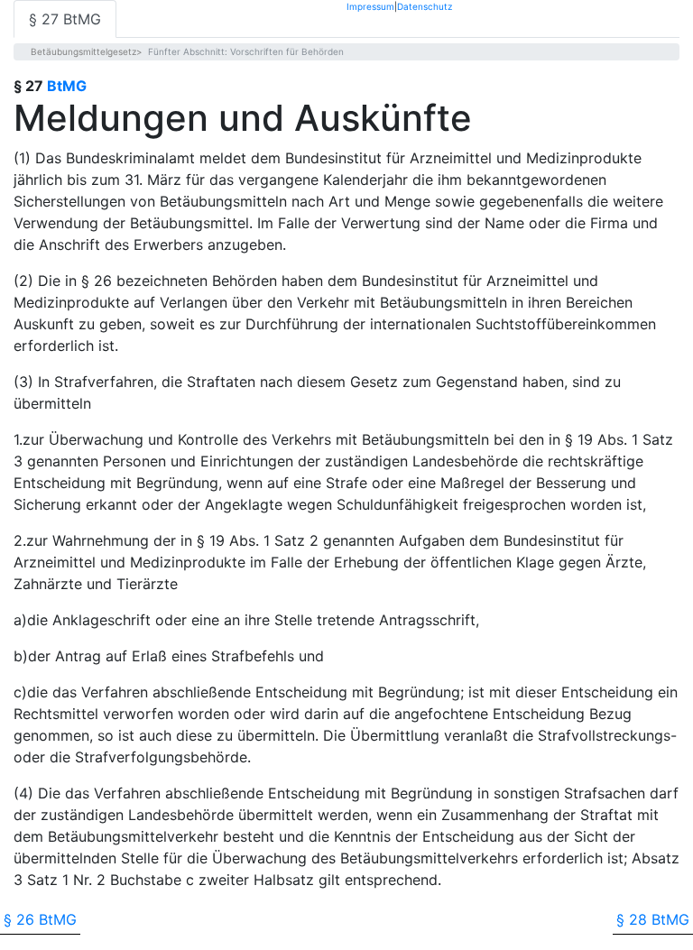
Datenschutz (424, 6)
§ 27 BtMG (65, 19)
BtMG (67, 86)
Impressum (370, 6)
